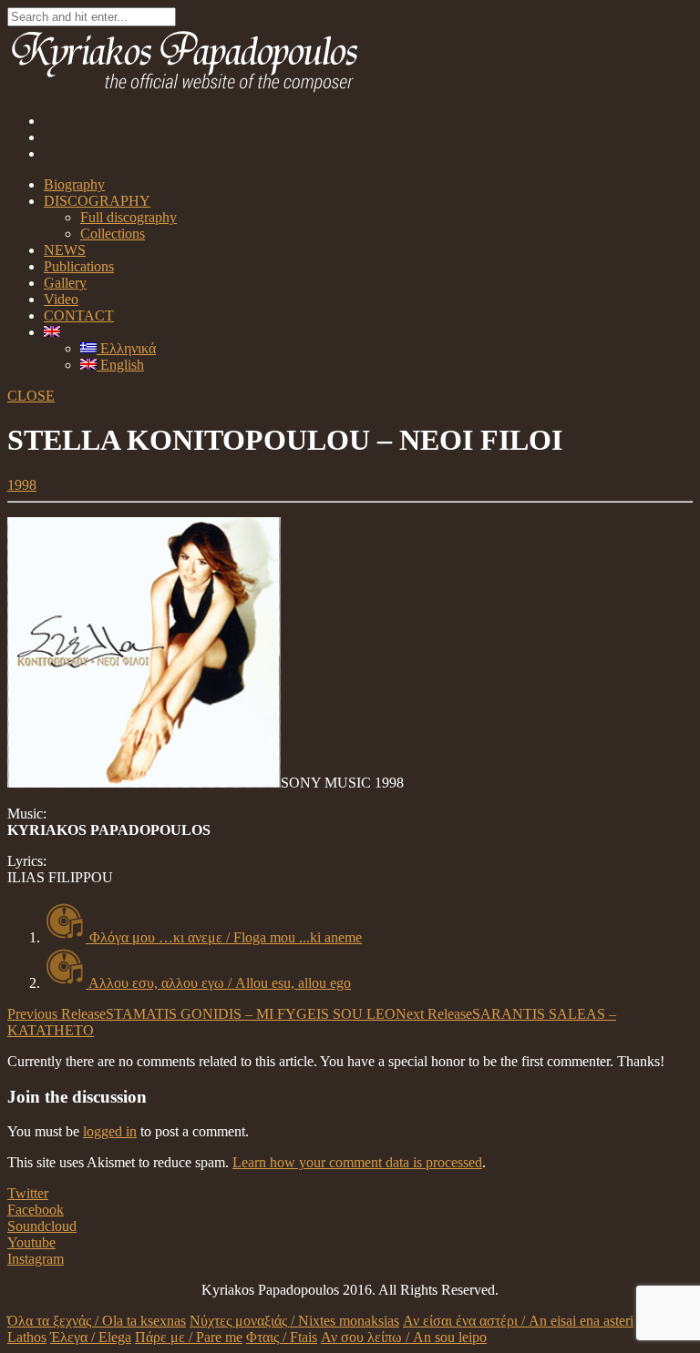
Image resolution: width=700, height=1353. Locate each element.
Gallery (65, 282)
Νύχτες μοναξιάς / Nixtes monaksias (294, 1320)
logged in (110, 1131)
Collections (112, 233)
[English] (52, 332)
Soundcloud (42, 1226)
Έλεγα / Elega (90, 1337)
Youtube (31, 1242)
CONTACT (79, 315)
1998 (21, 485)
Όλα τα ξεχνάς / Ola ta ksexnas (96, 1320)
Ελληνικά (126, 348)
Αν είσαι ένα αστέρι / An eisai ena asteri (518, 1320)
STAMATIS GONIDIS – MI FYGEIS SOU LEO (201, 1014)
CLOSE (31, 395)
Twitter (27, 1193)
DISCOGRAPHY (97, 201)
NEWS (65, 250)
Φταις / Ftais (281, 1337)
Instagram (35, 1259)
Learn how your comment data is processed (357, 1162)
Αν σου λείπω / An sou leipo (404, 1337)
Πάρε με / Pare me (188, 1337)
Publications (79, 266)
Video (61, 299)
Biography (74, 184)
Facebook (35, 1209)
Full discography (128, 217)
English (120, 364)
